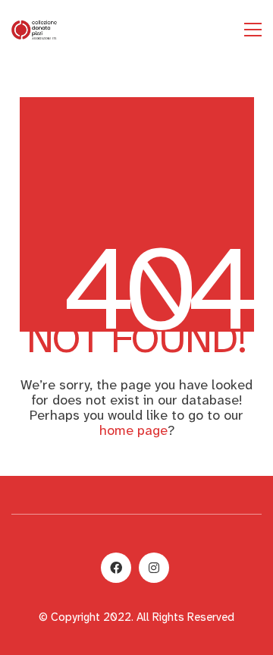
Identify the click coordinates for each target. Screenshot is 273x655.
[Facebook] (116, 568)
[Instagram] (154, 568)
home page (133, 430)
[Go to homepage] (34, 29)
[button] (253, 29)
